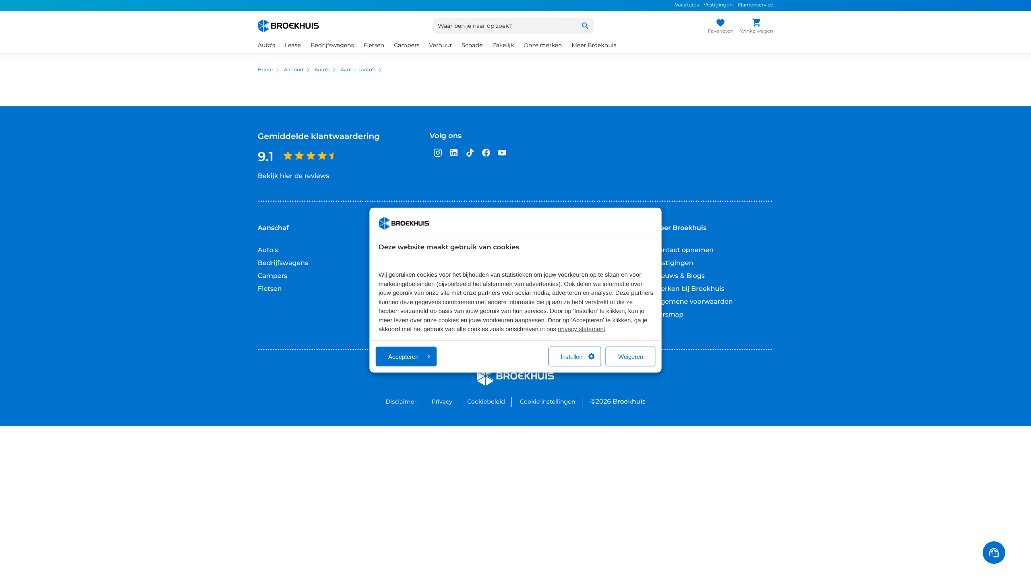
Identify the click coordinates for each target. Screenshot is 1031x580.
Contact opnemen (684, 250)
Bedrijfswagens (283, 263)
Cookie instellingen (548, 401)
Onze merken (543, 45)
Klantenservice (755, 5)
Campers (272, 276)
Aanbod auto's (358, 70)
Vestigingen (718, 5)
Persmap (668, 315)
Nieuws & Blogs (679, 276)
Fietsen (270, 289)
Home (265, 70)
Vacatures (687, 5)
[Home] (288, 25)
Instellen (571, 356)
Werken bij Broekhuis (689, 289)
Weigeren (630, 356)
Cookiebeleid (486, 401)
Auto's (322, 70)
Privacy (441, 401)
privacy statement (581, 329)
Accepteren (403, 356)
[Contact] (994, 552)
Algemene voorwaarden (693, 302)
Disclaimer (400, 401)
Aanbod (293, 70)
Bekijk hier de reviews (293, 176)
